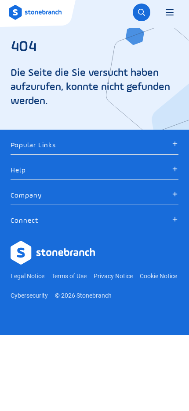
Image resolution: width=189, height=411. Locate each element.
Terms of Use (69, 276)
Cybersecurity (29, 295)
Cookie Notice (158, 276)
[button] (94, 145)
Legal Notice (27, 276)
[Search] (141, 12)
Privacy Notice (113, 276)
